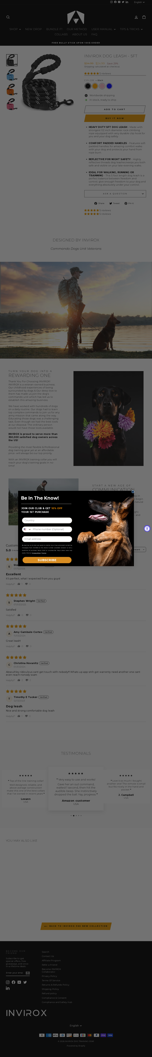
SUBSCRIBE (47, 560)
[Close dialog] (133, 492)
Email (26, 533)
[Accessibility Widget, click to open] (147, 528)
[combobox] (26, 529)
